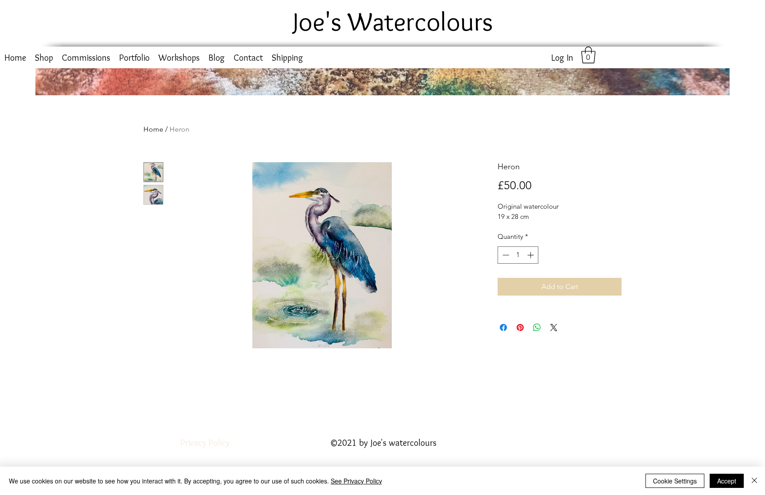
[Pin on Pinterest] (520, 327)
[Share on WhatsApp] (537, 327)
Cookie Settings (675, 480)
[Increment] (531, 255)
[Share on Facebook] (503, 327)
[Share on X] (554, 327)
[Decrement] (505, 255)
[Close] (754, 481)
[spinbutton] (518, 255)
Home (153, 129)
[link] (588, 55)
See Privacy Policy (356, 480)
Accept (726, 480)
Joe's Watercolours (393, 21)
